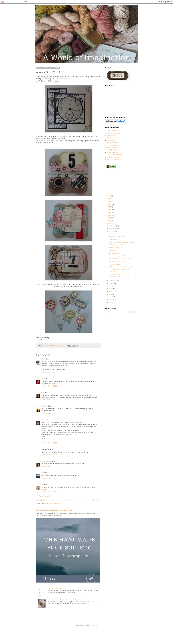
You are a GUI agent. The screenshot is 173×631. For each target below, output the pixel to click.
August (111, 283)
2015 (109, 210)
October (112, 231)
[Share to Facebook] (74, 346)
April (110, 294)
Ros (42, 392)
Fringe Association (113, 147)
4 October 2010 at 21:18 (49, 372)
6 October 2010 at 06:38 (49, 466)
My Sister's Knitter (112, 150)
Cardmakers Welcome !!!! (117, 245)
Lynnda (43, 406)
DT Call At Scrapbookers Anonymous (120, 277)
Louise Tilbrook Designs (115, 155)
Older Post (96, 500)
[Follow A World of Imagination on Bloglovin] (115, 122)
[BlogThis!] (70, 346)
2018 (109, 201)
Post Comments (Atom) (52, 503)
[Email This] (68, 346)
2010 (109, 223)
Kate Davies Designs (114, 152)
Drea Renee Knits (113, 145)
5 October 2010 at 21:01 (49, 455)
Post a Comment (44, 496)
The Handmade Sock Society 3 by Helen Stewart (55, 510)
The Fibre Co (111, 138)
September (113, 280)
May (110, 291)
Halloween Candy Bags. (116, 236)
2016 (109, 207)
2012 (109, 218)
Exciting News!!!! (114, 253)
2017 (109, 204)
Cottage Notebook (113, 157)
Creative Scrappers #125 (117, 256)
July (110, 286)
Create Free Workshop (62, 79)
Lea (42, 473)
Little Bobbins (111, 135)
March (111, 297)
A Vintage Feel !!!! (114, 239)
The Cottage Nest (112, 143)
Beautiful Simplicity (113, 131)
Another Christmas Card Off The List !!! (121, 258)
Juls (42, 379)
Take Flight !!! (113, 250)
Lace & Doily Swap (115, 264)
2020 (109, 196)
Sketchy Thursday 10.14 (116, 247)
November (112, 229)
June (111, 288)
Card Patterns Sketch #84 (117, 261)
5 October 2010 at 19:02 (49, 443)
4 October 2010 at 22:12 (49, 386)
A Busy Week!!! (113, 234)
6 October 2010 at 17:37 (49, 492)
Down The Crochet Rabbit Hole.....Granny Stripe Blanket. (66, 600)
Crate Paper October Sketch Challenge (121, 242)
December (112, 226)
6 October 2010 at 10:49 (49, 478)
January (112, 302)
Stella (43, 420)
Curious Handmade (113, 133)
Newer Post (40, 500)
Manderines (111, 140)
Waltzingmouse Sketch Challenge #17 (121, 267)
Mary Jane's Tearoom (114, 159)
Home (69, 500)
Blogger (95, 625)
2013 (109, 215)
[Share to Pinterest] (77, 346)
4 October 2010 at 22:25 (49, 400)
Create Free (46, 141)
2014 (109, 212)
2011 (109, 221)
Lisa (42, 359)
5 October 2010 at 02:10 (49, 413)
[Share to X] (72, 346)
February (112, 300)
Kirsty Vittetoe (46, 461)
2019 (109, 198)
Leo (42, 484)
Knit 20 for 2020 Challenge (56, 588)
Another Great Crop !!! (116, 274)
